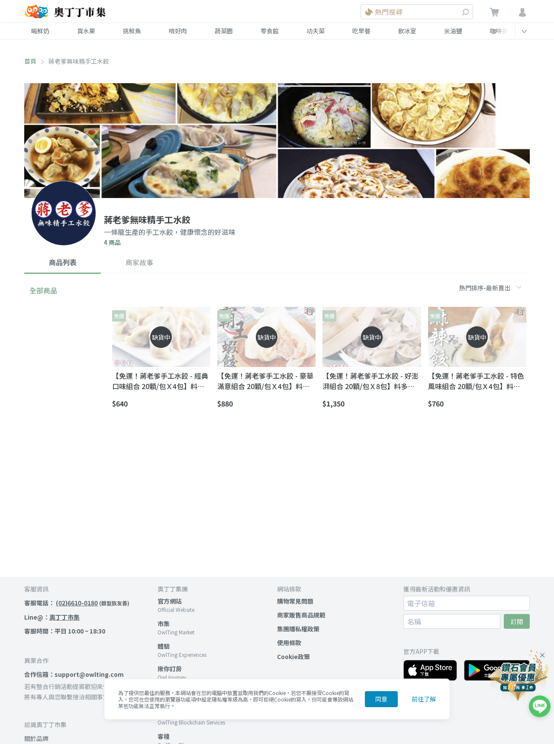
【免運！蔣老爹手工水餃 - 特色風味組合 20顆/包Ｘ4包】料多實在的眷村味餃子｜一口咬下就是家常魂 (476, 380)
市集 (164, 623)
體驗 (164, 646)
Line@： (52, 617)
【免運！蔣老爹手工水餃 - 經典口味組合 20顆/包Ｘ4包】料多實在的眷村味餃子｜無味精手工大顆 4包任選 (160, 380)
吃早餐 (361, 30)
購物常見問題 (295, 601)
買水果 (86, 30)
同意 (381, 699)
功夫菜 (315, 30)
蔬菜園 (224, 30)
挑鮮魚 (132, 30)
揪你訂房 (170, 668)
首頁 (30, 61)
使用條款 (289, 642)
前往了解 (424, 699)
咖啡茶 (499, 30)
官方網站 (170, 601)
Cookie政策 (293, 656)
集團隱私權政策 (298, 628)
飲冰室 (407, 30)
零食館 (270, 30)
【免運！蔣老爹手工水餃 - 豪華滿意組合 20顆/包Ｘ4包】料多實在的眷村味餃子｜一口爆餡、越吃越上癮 (265, 380)
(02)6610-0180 (77, 602)
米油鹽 (453, 30)
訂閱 (517, 621)
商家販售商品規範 (301, 615)
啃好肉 (178, 30)
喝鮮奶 (40, 30)
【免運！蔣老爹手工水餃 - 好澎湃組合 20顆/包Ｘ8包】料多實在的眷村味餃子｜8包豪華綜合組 (370, 380)
